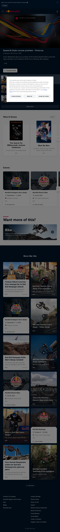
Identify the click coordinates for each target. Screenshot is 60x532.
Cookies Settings (16, 96)
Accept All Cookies (44, 96)
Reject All (29, 96)
